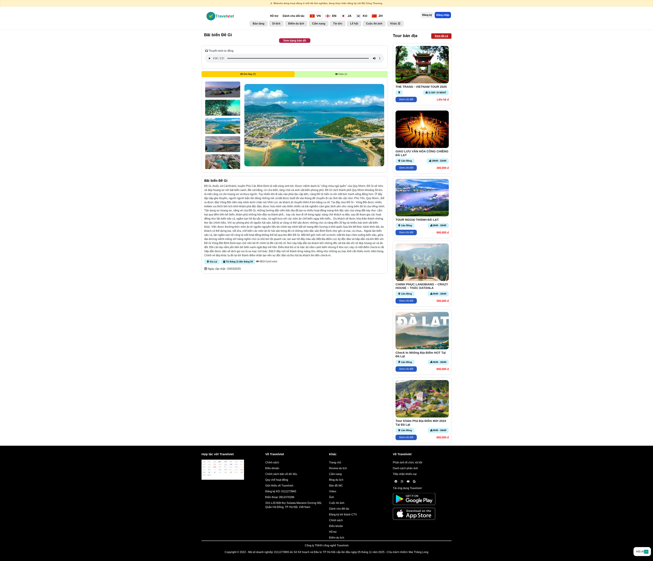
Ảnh (331, 497)
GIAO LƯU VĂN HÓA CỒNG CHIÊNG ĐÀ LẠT (422, 153)
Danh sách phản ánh (405, 468)
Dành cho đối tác (294, 15)
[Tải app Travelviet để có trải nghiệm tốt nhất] (414, 500)
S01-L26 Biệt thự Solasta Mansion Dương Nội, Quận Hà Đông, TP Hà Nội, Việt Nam (293, 504)
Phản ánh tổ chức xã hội (407, 462)
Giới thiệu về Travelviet (279, 485)
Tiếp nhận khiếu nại (405, 474)
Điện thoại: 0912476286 (279, 497)
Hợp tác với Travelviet (218, 454)
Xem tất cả (441, 36)
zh (380, 16)
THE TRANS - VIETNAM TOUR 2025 (421, 86)
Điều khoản (272, 468)
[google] (414, 481)
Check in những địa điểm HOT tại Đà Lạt (421, 354)
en (333, 16)
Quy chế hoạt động (276, 479)
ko (364, 16)
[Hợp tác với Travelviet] (223, 470)
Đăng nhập (442, 14)
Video (332, 491)
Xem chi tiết (406, 99)
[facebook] (396, 481)
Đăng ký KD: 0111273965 (280, 491)
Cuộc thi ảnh (336, 502)
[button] (222, 89)
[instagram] (402, 481)
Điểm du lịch (336, 537)
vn (318, 16)
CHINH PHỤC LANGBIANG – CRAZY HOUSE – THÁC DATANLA (422, 286)
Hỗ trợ (274, 15)
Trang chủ (335, 462)
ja (349, 16)
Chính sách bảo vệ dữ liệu (281, 474)
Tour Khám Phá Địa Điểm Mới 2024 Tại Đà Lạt (421, 422)
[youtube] (408, 481)
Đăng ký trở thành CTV (343, 514)
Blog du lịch (336, 479)
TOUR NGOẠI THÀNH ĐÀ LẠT (417, 219)
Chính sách (272, 462)
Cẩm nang (335, 474)
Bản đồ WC (336, 485)
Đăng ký (427, 14)
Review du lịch (338, 468)
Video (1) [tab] (342, 74)
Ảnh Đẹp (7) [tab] (249, 74)
